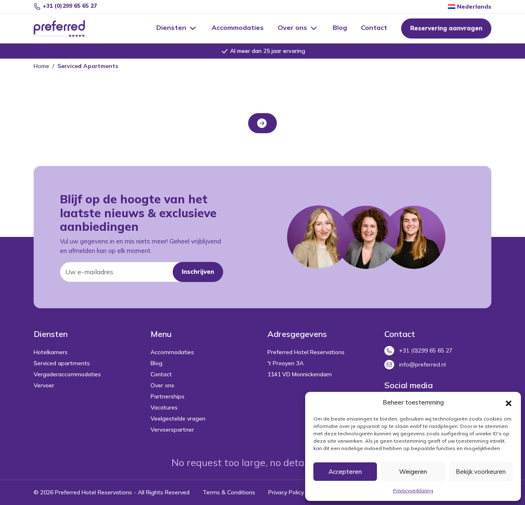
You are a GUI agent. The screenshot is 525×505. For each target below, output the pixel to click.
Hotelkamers (51, 352)
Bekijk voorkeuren (481, 471)
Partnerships (168, 396)
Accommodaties (238, 27)
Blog (340, 27)
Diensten (172, 27)
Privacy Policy (286, 492)
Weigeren (413, 471)
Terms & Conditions (229, 492)
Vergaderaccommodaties (67, 374)
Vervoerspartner (172, 429)
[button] (508, 402)
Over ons (293, 27)
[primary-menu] (68, 28)
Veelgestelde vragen (178, 418)
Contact (374, 27)
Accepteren (345, 471)
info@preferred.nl (422, 364)
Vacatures (164, 407)
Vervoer (44, 385)
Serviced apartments (62, 363)
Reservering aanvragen (446, 28)
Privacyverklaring (413, 490)
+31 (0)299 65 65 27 (69, 5)
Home (41, 66)
